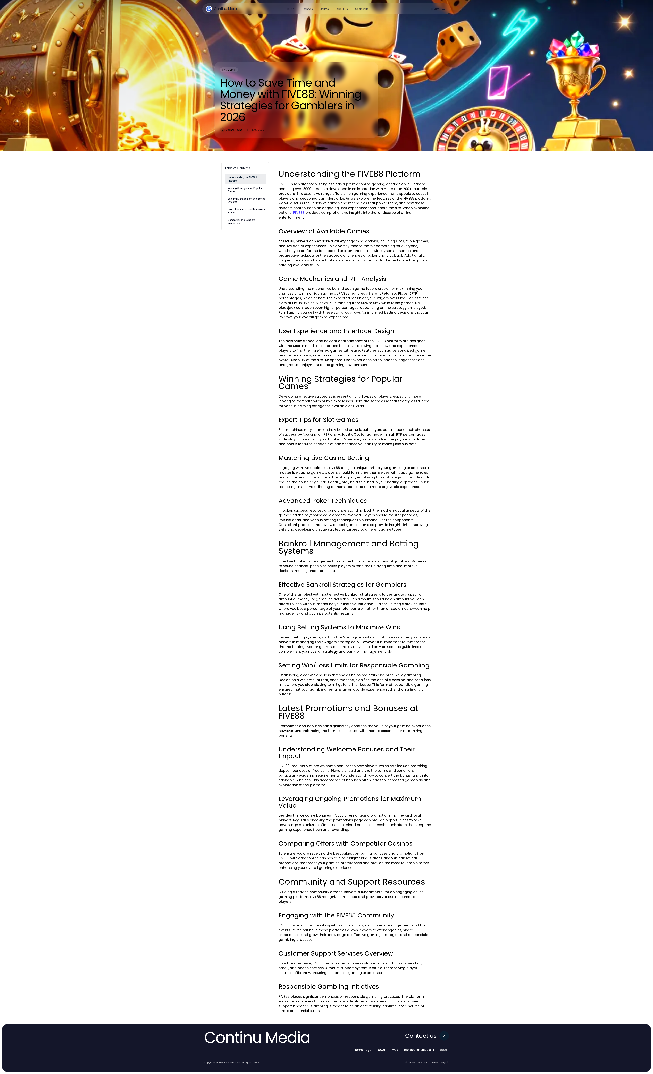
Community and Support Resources (241, 221)
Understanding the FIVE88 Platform (242, 179)
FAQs (394, 1049)
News (381, 1049)
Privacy (422, 1062)
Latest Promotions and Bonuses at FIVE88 (247, 211)
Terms (434, 1062)
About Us (410, 1062)
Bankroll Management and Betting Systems (246, 200)
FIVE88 (299, 213)
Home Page (362, 1049)
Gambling (229, 69)
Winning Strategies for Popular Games (245, 190)
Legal (444, 1062)
